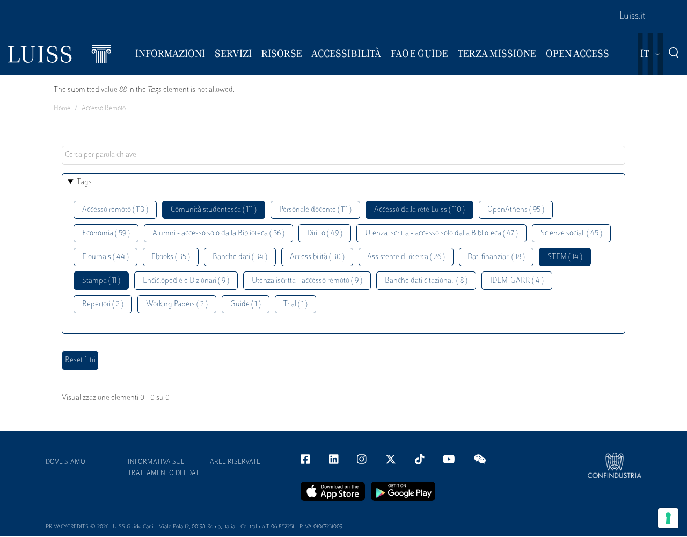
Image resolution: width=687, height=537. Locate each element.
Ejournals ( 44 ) (105, 257)
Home (62, 108)
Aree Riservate (235, 462)
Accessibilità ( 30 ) (317, 257)
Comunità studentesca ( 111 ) (214, 210)
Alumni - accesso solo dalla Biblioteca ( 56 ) (218, 234)
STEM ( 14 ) (564, 257)
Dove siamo (65, 462)
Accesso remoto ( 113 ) (115, 210)
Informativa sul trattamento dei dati (164, 468)
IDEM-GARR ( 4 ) (517, 281)
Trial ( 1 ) (295, 304)
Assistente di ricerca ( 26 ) (406, 257)
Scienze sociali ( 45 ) (571, 234)
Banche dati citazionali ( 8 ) (426, 281)
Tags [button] (84, 182)
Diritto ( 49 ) (324, 234)
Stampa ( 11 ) (101, 281)
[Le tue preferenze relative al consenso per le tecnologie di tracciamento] (668, 518)
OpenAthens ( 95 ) (515, 210)
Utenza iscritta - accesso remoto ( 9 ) (307, 281)
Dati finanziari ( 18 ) (496, 257)
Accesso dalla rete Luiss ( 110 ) (419, 210)
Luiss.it (632, 17)
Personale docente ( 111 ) (315, 210)
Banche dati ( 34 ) (240, 257)
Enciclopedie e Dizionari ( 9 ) (186, 281)
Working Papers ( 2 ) (177, 304)
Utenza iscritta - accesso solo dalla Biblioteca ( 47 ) (441, 234)
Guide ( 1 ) (245, 304)
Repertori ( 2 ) (102, 304)
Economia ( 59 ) (106, 234)
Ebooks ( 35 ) (170, 257)
